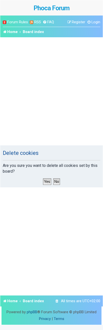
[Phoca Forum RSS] (31, 22)
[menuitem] (48, 22)
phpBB (32, 312)
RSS (37, 22)
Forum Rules (17, 22)
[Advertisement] (51, 91)
